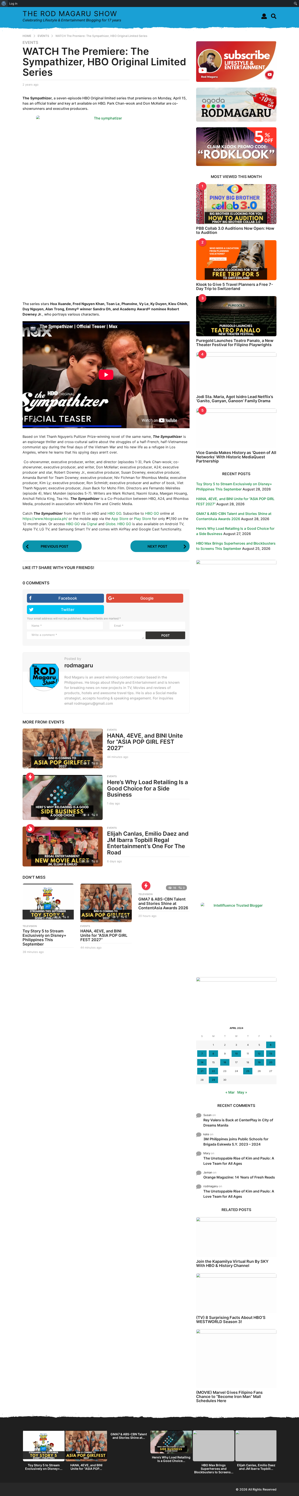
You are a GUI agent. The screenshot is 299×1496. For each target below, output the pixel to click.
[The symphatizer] (106, 203)
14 (202, 1062)
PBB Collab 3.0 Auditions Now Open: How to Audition (235, 230)
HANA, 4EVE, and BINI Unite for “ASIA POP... (86, 1466)
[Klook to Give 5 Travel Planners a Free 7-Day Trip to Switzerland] (236, 260)
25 (247, 1071)
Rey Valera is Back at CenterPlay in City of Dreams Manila (238, 1122)
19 (259, 1062)
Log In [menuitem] (13, 3)
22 (213, 1071)
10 (236, 1053)
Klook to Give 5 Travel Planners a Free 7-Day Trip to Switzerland (234, 286)
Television (30, 926)
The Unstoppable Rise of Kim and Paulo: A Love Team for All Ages (238, 1161)
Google (147, 598)
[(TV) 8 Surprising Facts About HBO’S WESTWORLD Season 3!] (236, 1293)
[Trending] (30, 777)
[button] (264, 16)
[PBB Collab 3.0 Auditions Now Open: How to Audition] (236, 204)
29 (213, 1079)
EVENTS (30, 42)
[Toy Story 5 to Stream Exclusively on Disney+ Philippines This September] (48, 903)
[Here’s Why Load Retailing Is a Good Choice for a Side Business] (63, 797)
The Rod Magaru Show (70, 13)
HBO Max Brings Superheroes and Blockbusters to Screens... (213, 1468)
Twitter (67, 609)
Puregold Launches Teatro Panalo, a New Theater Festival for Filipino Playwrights (234, 342)
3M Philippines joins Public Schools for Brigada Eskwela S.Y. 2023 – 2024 (235, 1141)
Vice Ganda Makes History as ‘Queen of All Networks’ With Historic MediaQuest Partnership (236, 456)
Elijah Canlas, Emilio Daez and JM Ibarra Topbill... (256, 1466)
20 (270, 1062)
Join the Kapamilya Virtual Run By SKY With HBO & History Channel (232, 1263)
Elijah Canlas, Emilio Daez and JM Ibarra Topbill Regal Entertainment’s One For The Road (147, 843)
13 (270, 1053)
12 (259, 1053)
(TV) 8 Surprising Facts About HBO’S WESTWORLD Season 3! (231, 1319)
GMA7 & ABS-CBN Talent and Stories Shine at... (129, 1435)
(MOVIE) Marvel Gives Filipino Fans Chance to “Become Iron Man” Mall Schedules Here (229, 1396)
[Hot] (30, 828)
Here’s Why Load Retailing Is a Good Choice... (171, 1459)
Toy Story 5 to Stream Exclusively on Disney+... (43, 1466)
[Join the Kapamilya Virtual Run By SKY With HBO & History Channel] (236, 1237)
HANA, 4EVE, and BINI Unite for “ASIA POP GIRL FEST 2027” (145, 741)
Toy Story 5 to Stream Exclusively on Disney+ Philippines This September (44, 937)
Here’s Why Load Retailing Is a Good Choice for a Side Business (147, 788)
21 (202, 1071)
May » (242, 1092)
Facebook (67, 598)
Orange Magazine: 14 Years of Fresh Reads (239, 1177)
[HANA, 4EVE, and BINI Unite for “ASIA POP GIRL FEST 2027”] (63, 748)
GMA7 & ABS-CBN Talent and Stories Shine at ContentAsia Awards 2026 (163, 903)
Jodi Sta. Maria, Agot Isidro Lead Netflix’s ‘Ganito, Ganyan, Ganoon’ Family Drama (234, 398)
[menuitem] (4, 3)
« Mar (230, 1092)
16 (224, 1062)
